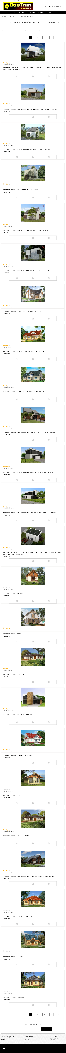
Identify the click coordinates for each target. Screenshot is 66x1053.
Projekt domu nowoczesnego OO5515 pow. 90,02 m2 (26, 230)
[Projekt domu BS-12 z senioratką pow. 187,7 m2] (33, 374)
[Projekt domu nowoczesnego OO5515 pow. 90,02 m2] (33, 213)
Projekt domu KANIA (12, 795)
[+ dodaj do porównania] (49, 76)
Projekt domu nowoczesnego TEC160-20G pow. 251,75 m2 (28, 876)
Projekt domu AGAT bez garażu (17, 916)
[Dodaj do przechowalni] (17, 76)
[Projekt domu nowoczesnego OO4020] (33, 173)
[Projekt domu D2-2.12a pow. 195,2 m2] (33, 738)
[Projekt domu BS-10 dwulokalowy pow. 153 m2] (33, 294)
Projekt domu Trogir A (13, 674)
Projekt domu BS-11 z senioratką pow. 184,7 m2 (24, 351)
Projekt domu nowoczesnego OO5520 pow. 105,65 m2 (27, 270)
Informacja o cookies (57, 1047)
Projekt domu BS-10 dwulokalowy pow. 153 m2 (24, 311)
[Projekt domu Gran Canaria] (33, 819)
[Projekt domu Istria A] (33, 617)
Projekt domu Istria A (13, 634)
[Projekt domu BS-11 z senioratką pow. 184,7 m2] (33, 334)
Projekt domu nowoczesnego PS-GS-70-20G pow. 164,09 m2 (29, 513)
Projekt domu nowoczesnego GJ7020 (20, 715)
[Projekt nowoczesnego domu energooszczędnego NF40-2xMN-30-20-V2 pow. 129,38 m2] (33, 536)
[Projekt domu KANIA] (33, 778)
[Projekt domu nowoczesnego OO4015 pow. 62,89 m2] (33, 132)
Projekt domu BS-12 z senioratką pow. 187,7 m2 (24, 392)
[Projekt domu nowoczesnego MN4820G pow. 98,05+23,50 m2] (33, 92)
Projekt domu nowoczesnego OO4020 (20, 190)
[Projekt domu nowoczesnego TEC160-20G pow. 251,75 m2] (33, 859)
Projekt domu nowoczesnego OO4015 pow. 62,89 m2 (26, 149)
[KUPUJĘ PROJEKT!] (33, 76)
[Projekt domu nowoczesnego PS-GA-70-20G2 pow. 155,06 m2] (33, 415)
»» (62, 37)
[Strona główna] (18, 6)
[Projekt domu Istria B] (33, 576)
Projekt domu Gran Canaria (16, 836)
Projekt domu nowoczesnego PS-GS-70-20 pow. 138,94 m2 (29, 472)
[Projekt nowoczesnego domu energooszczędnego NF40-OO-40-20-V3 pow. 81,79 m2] (33, 52)
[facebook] (11, 1048)
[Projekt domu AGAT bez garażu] (33, 899)
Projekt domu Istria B (13, 593)
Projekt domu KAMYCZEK (14, 997)
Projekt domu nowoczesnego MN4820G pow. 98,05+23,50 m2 (30, 109)
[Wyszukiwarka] (46, 6)
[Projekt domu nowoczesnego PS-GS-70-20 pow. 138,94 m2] (33, 455)
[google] (15, 1048)
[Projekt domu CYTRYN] (33, 939)
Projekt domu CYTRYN (13, 957)
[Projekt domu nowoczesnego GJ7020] (33, 697)
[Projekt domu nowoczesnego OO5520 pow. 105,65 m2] (33, 253)
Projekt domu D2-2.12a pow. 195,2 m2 (19, 755)
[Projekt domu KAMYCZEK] (33, 980)
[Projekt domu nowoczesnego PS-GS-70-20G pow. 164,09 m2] (33, 496)
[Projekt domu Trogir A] (33, 657)
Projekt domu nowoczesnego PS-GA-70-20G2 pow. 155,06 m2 (30, 432)
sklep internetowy (51, 1048)
